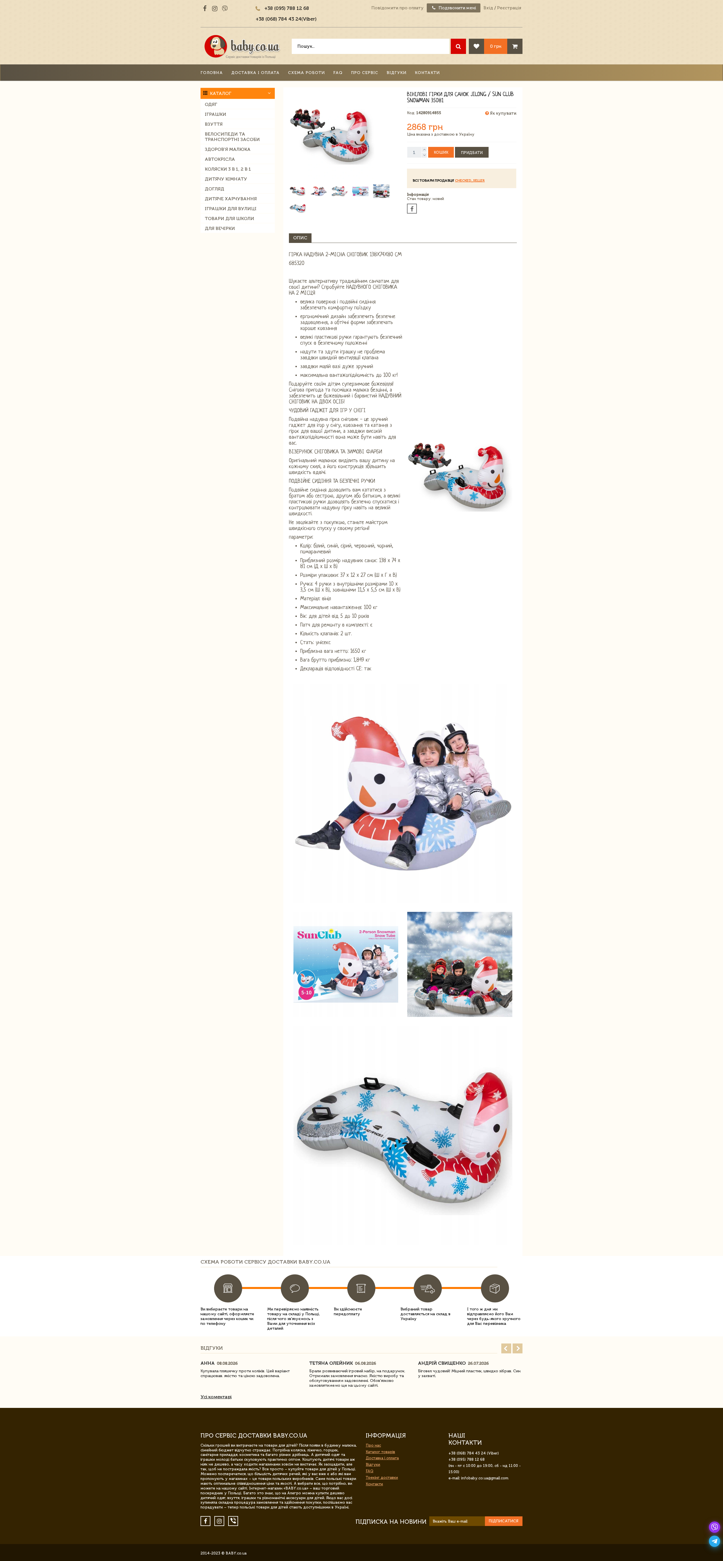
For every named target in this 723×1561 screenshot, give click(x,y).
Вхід (488, 7)
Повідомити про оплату (397, 7)
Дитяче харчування (231, 198)
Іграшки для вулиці (230, 208)
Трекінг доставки (382, 1477)
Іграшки (215, 114)
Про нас (373, 1445)
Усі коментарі (216, 1396)
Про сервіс (364, 72)
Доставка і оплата (255, 72)
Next (517, 1348)
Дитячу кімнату (226, 179)
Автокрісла (220, 159)
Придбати (472, 153)
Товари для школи (229, 218)
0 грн (495, 46)
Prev (506, 1348)
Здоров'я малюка (228, 149)
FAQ (338, 72)
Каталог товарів (380, 1452)
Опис (300, 237)
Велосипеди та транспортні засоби (232, 136)
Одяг (211, 104)
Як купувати (502, 113)
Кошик (441, 152)
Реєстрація (509, 7)
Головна (212, 72)
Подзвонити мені (456, 7)
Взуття (214, 124)
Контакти (427, 72)
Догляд (214, 189)
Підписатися (504, 1521)
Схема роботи (306, 72)
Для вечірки (220, 228)
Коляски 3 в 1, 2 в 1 (228, 169)
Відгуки (396, 72)
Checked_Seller (470, 180)
